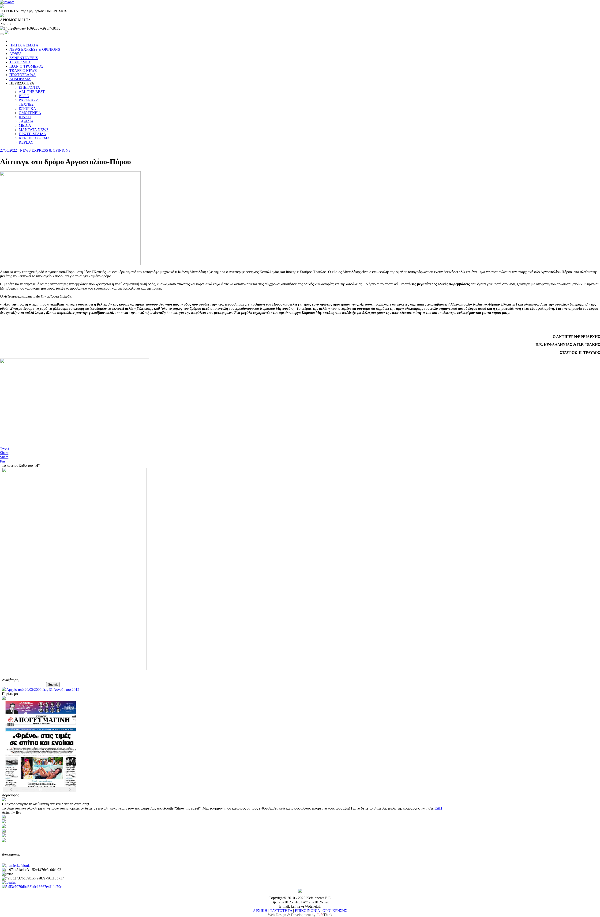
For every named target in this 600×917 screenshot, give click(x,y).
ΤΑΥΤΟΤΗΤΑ (281, 911)
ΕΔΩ (438, 808)
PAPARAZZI (29, 100)
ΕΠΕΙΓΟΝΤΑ (29, 87)
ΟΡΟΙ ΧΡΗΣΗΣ (334, 911)
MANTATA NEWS (34, 130)
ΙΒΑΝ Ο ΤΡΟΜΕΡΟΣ (26, 66)
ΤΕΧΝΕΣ (26, 104)
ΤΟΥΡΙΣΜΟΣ (20, 62)
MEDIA (25, 125)
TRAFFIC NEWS (23, 71)
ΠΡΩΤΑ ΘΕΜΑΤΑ (23, 45)
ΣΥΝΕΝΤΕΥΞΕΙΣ (23, 58)
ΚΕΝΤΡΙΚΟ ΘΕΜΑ (34, 138)
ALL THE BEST (32, 92)
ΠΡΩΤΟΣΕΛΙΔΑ (22, 75)
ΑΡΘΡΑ (15, 54)
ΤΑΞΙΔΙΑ (26, 121)
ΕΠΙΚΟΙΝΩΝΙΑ (307, 911)
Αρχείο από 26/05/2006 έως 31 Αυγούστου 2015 (42, 690)
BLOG (24, 96)
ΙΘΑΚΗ (25, 117)
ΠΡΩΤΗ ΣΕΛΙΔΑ (32, 134)
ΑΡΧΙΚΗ (260, 911)
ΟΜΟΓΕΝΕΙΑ (30, 113)
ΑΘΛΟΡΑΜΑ (20, 79)
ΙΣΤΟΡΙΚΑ (27, 109)
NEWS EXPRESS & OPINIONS (34, 49)
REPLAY (26, 142)
